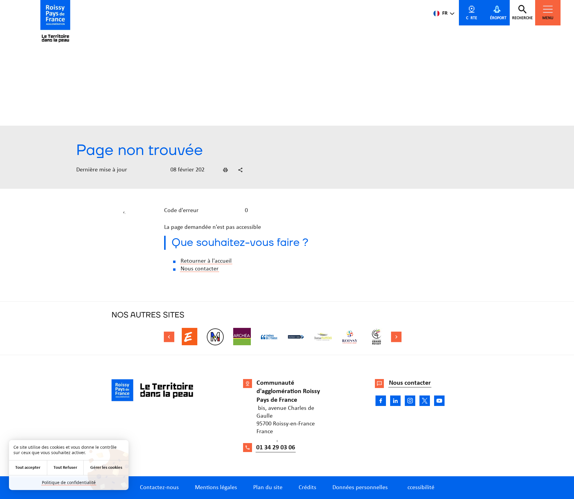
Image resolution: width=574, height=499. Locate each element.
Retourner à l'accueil (206, 261)
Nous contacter (200, 269)
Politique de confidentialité (69, 482)
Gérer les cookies (106, 467)
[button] (225, 170)
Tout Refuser (65, 467)
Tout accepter (27, 467)
